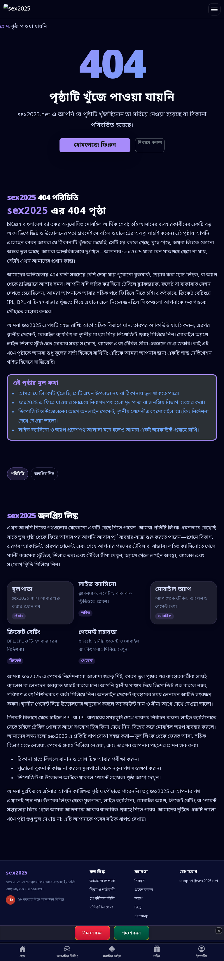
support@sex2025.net (198, 881)
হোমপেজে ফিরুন (95, 145)
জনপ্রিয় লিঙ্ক (44, 473)
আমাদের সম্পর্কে (102, 881)
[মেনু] (214, 9)
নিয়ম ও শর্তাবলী (102, 889)
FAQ (137, 907)
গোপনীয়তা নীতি (102, 898)
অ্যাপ (138, 898)
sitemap (141, 916)
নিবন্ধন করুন (150, 143)
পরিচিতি (17, 473)
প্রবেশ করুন (143, 889)
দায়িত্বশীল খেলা (101, 907)
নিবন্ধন (139, 881)
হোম (4, 26)
